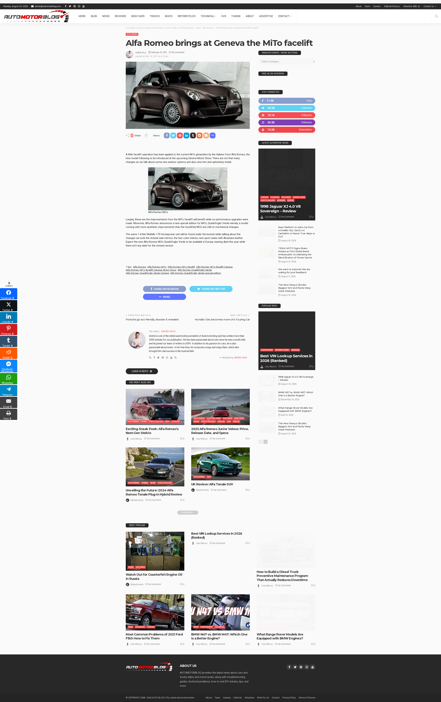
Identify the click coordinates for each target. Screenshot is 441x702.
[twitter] (286, 108)
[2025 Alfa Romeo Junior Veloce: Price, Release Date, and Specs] (220, 407)
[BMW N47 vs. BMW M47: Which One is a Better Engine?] (220, 612)
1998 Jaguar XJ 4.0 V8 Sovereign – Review (280, 208)
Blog (94, 16)
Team (367, 6)
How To (281, 564)
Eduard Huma (137, 500)
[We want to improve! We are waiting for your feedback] (267, 273)
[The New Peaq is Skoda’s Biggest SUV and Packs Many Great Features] (267, 288)
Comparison (267, 350)
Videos (236, 421)
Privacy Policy (289, 697)
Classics (275, 197)
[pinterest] (286, 115)
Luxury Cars (299, 197)
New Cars (138, 16)
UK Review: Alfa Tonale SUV (212, 484)
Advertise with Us (411, 6)
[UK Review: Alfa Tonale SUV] (220, 464)
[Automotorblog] (36, 16)
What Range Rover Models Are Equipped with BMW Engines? (280, 636)
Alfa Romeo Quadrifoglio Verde (195, 270)
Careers (377, 6)
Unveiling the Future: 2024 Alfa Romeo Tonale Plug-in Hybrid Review (154, 492)
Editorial (238, 697)
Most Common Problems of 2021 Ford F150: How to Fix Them (154, 636)
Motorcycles (187, 16)
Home (82, 16)
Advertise (266, 16)
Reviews (120, 16)
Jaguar (264, 197)
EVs (223, 16)
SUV (167, 421)
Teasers (175, 421)
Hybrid (145, 483)
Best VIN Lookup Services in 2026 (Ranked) (286, 358)
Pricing (221, 421)
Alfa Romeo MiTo (156, 266)
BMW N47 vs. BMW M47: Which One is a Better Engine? (219, 636)
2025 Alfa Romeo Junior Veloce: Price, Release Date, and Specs (220, 431)
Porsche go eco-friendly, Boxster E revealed (152, 319)
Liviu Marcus (136, 438)
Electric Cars (214, 418)
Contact (283, 16)
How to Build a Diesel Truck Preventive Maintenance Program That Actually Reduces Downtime (282, 576)
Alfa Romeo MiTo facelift (181, 266)
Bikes (168, 16)
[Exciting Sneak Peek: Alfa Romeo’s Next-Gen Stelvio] (155, 407)
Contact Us (429, 6)
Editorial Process (392, 6)
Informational (282, 350)
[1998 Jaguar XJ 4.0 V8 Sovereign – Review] (286, 184)
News (106, 16)
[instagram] (286, 122)
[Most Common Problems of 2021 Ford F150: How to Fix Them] (155, 612)
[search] (436, 16)
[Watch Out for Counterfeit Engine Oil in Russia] (155, 551)
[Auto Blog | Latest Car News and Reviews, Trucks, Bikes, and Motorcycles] (149, 666)
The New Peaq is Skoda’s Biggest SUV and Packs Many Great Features (294, 287)
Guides (272, 564)
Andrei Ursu (140, 52)
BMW (196, 627)
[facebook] (286, 101)
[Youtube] (286, 130)
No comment (178, 52)
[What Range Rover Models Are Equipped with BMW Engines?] (267, 411)
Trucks (155, 16)
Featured (227, 418)
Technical (207, 16)
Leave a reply (140, 371)
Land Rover (264, 624)
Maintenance (293, 564)
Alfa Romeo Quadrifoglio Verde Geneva (147, 273)
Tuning (235, 16)
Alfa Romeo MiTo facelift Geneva (214, 266)
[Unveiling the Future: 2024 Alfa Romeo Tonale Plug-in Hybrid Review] (155, 467)
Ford (130, 627)
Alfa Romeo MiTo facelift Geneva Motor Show (151, 270)
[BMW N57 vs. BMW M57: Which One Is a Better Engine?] (267, 396)
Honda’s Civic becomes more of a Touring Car (222, 319)
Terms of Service (307, 697)
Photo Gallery (156, 421)
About (358, 6)
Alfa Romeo (132, 34)
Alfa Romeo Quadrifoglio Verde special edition (195, 273)
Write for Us (263, 697)
